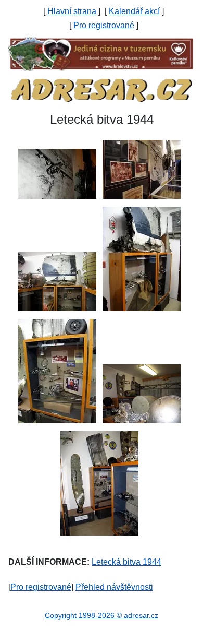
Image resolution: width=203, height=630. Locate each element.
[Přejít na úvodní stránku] (101, 89)
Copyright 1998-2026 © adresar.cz (101, 615)
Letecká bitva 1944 (126, 561)
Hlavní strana (71, 11)
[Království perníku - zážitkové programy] (101, 53)
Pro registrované (103, 25)
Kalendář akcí (134, 11)
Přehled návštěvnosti (114, 587)
